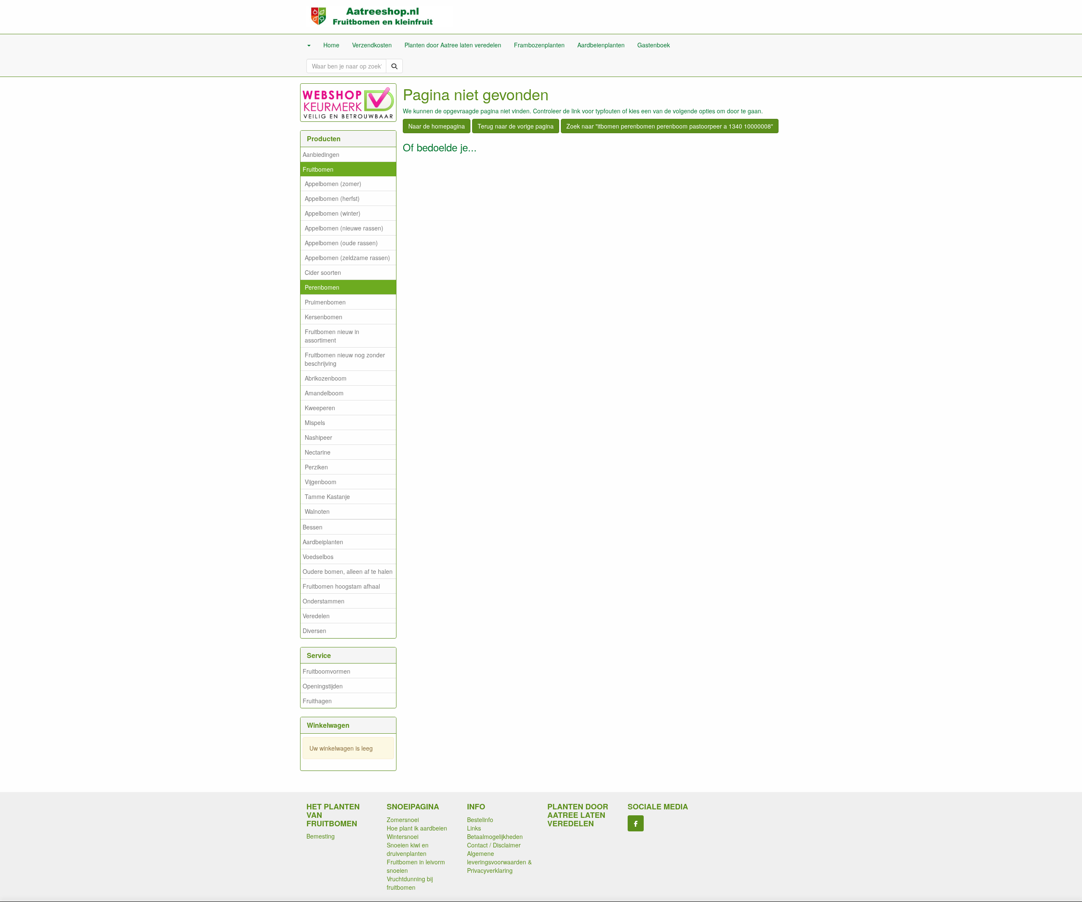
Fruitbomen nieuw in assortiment (332, 335)
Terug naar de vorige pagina (516, 126)
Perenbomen (322, 287)
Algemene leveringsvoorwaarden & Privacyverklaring (499, 862)
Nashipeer (318, 437)
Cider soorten (323, 272)
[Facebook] (636, 823)
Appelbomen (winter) (333, 213)
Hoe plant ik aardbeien (417, 828)
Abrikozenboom (326, 378)
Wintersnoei (402, 836)
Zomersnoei (403, 819)
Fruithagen (317, 700)
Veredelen (316, 615)
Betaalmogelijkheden (495, 836)
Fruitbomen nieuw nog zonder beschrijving (345, 359)
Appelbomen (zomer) (333, 183)
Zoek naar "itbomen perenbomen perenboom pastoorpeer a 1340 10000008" (669, 126)
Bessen (312, 527)
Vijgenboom (320, 481)
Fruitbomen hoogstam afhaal (341, 586)
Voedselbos (318, 556)
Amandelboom (324, 393)
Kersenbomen (323, 317)
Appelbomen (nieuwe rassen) (344, 228)
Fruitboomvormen (326, 671)
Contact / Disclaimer (494, 845)
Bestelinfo (480, 819)
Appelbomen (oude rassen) (341, 243)
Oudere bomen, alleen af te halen (348, 571)
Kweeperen (320, 407)
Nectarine (318, 452)
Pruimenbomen (325, 302)
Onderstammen (323, 601)
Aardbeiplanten (323, 541)
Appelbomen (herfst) (332, 198)
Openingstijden (323, 686)
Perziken (316, 467)
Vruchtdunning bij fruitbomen (410, 883)
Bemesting (320, 836)
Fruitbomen (318, 169)
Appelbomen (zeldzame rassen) (347, 257)
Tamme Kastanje (327, 496)
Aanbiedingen (321, 154)
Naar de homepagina (436, 126)
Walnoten (317, 511)
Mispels (315, 422)
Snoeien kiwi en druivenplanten (408, 849)
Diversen (314, 630)
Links (474, 828)
